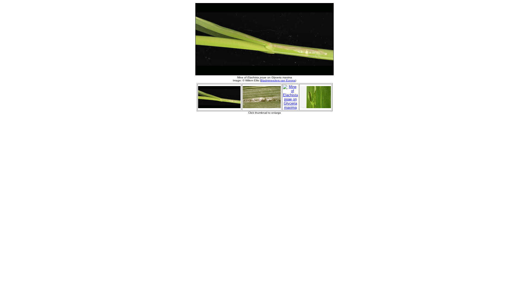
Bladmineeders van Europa (278, 80)
